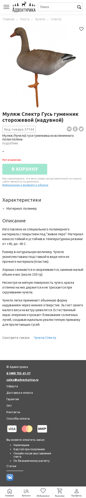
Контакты (13, 412)
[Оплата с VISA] (11, 433)
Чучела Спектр (45, 338)
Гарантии (12, 399)
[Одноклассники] (75, 128)
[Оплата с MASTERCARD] (27, 433)
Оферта (12, 386)
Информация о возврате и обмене (25, 184)
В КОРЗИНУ (24, 169)
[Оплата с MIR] (42, 433)
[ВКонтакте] (69, 128)
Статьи (11, 466)
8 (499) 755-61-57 (18, 373)
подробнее (10, 143)
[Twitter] (81, 128)
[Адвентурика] (25, 7)
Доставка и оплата (19, 392)
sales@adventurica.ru (22, 379)
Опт (9, 405)
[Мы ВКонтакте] (9, 479)
